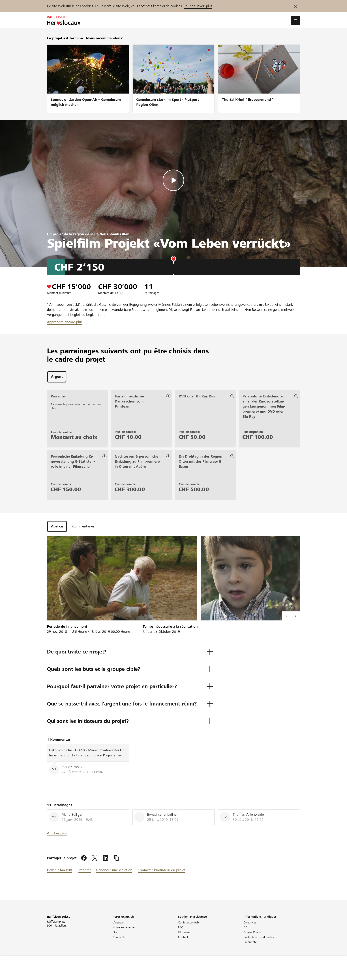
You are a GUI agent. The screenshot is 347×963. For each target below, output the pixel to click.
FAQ (180, 927)
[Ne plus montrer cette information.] (295, 6)
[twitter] (94, 858)
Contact (183, 937)
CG (245, 927)
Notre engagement (125, 927)
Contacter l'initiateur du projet (161, 870)
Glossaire (184, 932)
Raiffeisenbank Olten (111, 234)
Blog (115, 932)
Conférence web (188, 922)
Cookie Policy (252, 932)
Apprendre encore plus (64, 322)
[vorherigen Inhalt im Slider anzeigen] (295, 615)
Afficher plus (57, 833)
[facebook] (83, 858)
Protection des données (259, 937)
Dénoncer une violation (114, 870)
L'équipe (118, 922)
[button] (295, 20)
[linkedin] (105, 858)
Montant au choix (74, 437)
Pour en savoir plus (198, 6)
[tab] (57, 377)
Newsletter (120, 937)
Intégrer (84, 870)
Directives (250, 922)
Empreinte (250, 942)
